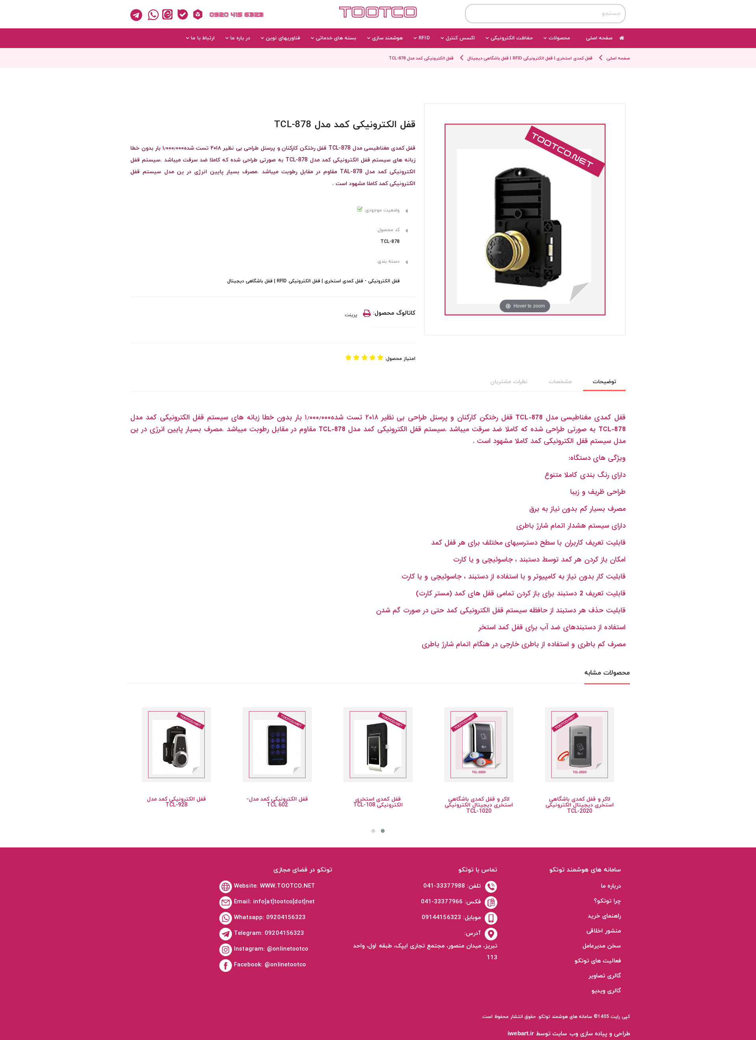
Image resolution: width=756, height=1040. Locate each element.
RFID (424, 38)
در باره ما (240, 38)
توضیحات (604, 382)
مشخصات (560, 382)
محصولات (559, 38)
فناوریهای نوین (283, 38)
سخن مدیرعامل (601, 946)
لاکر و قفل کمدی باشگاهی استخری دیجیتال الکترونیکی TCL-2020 (579, 805)
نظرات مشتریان (508, 382)
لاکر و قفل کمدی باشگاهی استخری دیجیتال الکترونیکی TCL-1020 (479, 805)
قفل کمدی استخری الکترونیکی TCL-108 (378, 802)
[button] (382, 831)
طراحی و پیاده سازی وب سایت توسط (569, 1034)
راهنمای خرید (604, 916)
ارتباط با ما (202, 38)
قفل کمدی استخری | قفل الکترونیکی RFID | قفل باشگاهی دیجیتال (530, 58)
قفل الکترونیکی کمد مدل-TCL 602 (277, 802)
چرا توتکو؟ (607, 901)
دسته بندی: (388, 261)
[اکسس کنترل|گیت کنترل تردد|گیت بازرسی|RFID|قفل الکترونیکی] (378, 19)
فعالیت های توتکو (597, 961)
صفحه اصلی (599, 38)
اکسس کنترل (460, 38)
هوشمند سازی (387, 38)
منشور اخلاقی (603, 931)
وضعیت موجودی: (381, 210)
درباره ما (611, 886)
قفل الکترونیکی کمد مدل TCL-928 (176, 802)
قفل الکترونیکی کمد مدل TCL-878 (421, 58)
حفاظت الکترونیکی (512, 38)
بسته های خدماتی (336, 38)
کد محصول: (388, 230)
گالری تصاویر (604, 976)
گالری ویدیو (606, 991)
